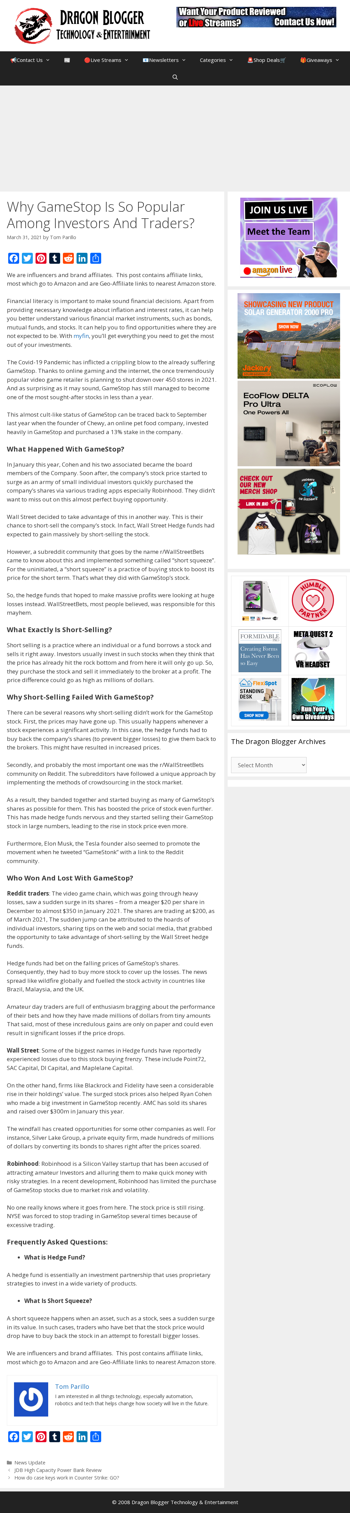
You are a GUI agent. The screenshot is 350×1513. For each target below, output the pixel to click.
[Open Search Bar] (175, 77)
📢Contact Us (26, 59)
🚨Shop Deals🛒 (266, 59)
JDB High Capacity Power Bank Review (58, 1470)
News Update (29, 1462)
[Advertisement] (175, 137)
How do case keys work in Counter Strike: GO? (66, 1477)
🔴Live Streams (102, 59)
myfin (81, 336)
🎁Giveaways (316, 59)
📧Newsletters (161, 59)
